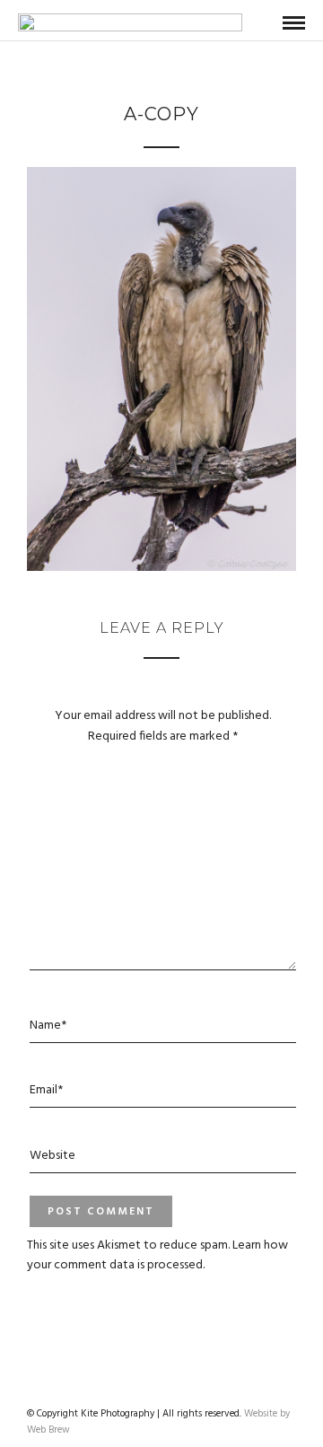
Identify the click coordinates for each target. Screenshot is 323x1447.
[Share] (264, 23)
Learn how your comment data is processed (157, 1255)
